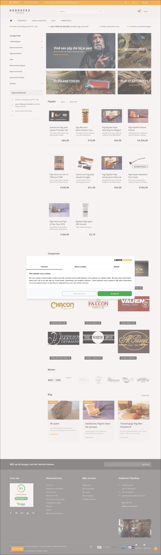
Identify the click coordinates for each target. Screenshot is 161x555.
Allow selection (79, 294)
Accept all (115, 294)
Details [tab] (116, 267)
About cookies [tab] (80, 267)
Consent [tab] (44, 267)
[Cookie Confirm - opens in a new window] (123, 260)
